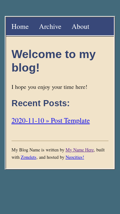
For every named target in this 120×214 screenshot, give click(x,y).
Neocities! (75, 157)
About (80, 26)
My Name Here (80, 150)
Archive (50, 26)
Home (20, 26)
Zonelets (28, 157)
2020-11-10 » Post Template (51, 120)
